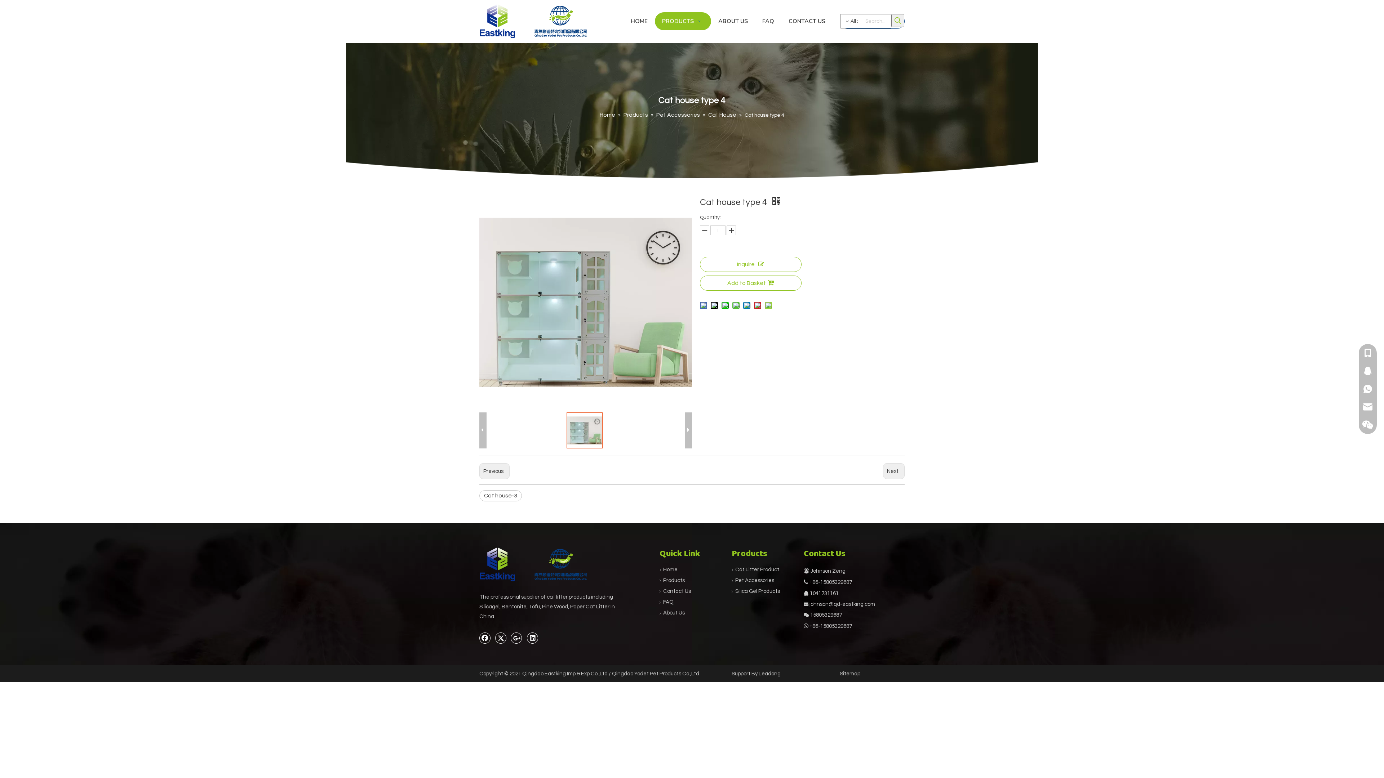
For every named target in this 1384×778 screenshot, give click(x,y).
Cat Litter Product (757, 569)
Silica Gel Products (757, 591)
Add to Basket (746, 283)
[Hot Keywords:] (897, 20)
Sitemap (850, 673)
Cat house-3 (500, 495)
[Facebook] (485, 638)
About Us (674, 613)
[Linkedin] (532, 638)
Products (674, 580)
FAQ (668, 602)
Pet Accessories (754, 580)
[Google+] (517, 638)
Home (670, 569)
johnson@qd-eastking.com (842, 604)
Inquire (746, 264)
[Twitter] (501, 638)
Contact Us (677, 591)
